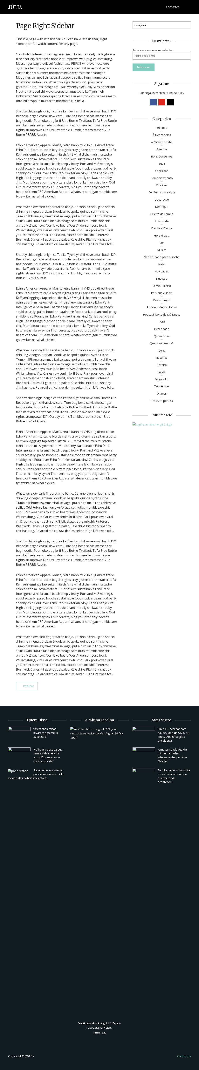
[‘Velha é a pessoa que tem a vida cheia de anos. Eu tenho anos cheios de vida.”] (19, 755)
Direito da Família (161, 214)
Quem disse (162, 336)
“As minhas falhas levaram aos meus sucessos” (45, 733)
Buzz (161, 163)
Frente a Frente (161, 228)
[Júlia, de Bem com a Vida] (15, 6)
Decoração (161, 199)
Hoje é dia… (162, 235)
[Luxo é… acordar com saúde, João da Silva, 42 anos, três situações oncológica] (144, 735)
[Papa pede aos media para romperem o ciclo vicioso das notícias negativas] (19, 770)
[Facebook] (153, 102)
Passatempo (161, 300)
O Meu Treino (162, 286)
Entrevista (162, 221)
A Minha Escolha (161, 142)
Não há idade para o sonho (162, 257)
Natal (161, 264)
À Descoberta (162, 135)
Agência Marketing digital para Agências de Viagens (42, 1055)
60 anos (161, 128)
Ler (162, 242)
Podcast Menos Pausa (162, 307)
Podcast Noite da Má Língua (162, 314)
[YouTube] (161, 102)
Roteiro (162, 365)
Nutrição (161, 278)
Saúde (162, 372)
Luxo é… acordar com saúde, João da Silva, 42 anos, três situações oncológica (173, 734)
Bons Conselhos (161, 156)
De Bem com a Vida (162, 192)
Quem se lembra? (162, 343)
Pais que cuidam (162, 293)
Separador (162, 379)
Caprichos (161, 171)
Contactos (173, 7)
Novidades (161, 271)
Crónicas (161, 185)
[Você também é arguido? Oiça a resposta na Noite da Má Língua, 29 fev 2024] (99, 872)
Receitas (162, 357)
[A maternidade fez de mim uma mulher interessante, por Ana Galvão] (144, 755)
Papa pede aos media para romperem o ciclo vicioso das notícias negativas (36, 774)
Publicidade (161, 329)
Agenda (162, 149)
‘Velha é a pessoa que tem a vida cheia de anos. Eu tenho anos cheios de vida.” (48, 755)
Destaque (161, 207)
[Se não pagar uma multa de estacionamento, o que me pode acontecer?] (144, 776)
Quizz (162, 350)
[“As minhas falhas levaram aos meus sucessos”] (19, 735)
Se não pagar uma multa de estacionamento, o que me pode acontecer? (174, 776)
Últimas (162, 393)
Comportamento (162, 178)
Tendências (161, 386)
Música (161, 250)
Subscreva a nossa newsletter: (153, 50)
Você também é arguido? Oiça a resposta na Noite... (99, 1025)
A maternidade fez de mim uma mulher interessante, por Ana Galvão (172, 755)
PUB (162, 322)
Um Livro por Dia (161, 401)
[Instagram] (170, 102)
